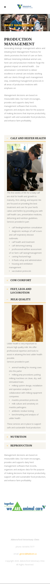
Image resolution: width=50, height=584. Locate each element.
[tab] (25, 138)
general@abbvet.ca (28, 553)
